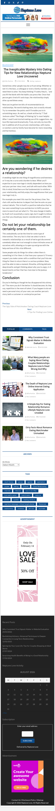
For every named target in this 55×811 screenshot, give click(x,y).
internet (7, 491)
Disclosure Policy (29, 800)
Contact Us (16, 800)
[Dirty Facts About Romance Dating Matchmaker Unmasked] (12, 427)
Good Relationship (39, 486)
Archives (6, 462)
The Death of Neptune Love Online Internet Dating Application (39, 386)
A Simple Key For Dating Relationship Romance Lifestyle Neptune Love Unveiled (38, 408)
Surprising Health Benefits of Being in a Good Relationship (25, 655)
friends (25, 486)
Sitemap (40, 800)
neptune (38, 81)
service (31, 508)
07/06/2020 (41, 417)
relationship (8, 508)
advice (20, 482)
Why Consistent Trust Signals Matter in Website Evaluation (39, 340)
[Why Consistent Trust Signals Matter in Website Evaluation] (12, 337)
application (41, 482)
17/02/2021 (20, 81)
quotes (16, 500)
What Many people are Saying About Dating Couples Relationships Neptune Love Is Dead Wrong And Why (39, 363)
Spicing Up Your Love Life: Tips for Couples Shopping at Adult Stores (26, 647)
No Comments (31, 376)
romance (21, 508)
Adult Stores (8, 482)
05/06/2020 (41, 373)
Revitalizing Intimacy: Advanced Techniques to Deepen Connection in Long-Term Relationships (24, 637)
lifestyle (18, 491)
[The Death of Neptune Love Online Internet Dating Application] (12, 383)
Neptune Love (32, 747)
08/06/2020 (41, 437)
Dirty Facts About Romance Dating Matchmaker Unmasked (39, 430)
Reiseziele (42, 504)
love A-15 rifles (31, 491)
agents (30, 482)
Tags (44, 329)
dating (32, 81)
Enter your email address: (27, 726)
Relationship (7, 65)
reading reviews (29, 500)
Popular (11, 329)
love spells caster (10, 495)
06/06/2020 (41, 393)
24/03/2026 (43, 347)
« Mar (4, 713)
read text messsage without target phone (19, 504)
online (6, 500)
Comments (27, 329)
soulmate (42, 508)
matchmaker (25, 495)
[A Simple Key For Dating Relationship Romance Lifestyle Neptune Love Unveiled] (12, 404)
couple (6, 486)
